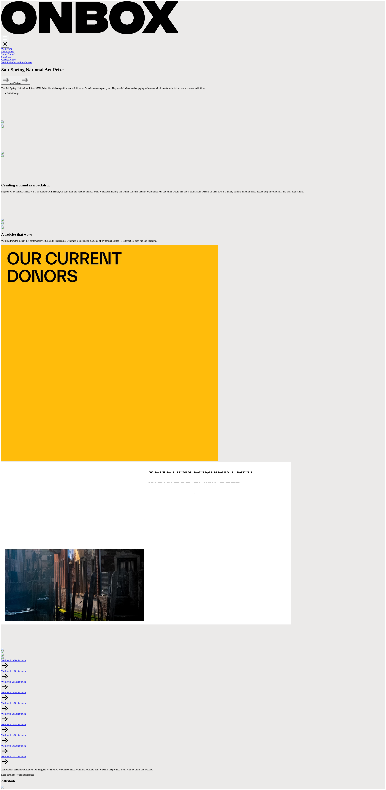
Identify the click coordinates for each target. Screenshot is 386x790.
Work (3, 62)
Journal (16, 62)
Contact (28, 62)
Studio (9, 62)
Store (22, 62)
